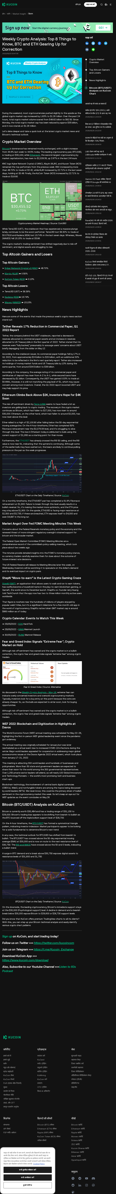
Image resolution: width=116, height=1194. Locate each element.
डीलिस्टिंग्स (75, 1083)
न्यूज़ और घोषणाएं (9, 1067)
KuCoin (65, 495)
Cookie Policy (39, 1164)
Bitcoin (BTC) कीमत (45, 1125)
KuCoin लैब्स (8, 1075)
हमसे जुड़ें (6, 1060)
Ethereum (35, 155)
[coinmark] (93, 1185)
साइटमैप (74, 1087)
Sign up (7, 936)
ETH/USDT (24, 440)
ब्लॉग (8, 14)
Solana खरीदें (76, 1140)
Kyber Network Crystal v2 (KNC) (21, 268)
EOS (20, 624)
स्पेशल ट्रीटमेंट (76, 1079)
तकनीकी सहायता (77, 1067)
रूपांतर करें (41, 1056)
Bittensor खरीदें (77, 1152)
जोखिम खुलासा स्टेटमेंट (11, 1099)
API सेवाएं (6, 1129)
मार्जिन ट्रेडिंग (42, 1071)
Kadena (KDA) (12, 297)
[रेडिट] (73, 1185)
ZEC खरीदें (75, 1144)
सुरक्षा (5, 1087)
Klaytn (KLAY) (12, 273)
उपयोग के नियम (8, 1091)
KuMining (41, 1075)
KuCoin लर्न (42, 1079)
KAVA (21, 629)
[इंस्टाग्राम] (86, 1185)
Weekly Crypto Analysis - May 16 (39, 692)
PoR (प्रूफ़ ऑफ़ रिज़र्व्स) (12, 1083)
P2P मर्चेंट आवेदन (9, 1132)
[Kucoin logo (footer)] (13, 1037)
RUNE (21, 635)
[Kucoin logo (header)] (9, 4)
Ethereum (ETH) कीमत (47, 1129)
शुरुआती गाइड (76, 1056)
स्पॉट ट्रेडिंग (41, 1063)
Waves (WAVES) (13, 302)
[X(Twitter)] (73, 1178)
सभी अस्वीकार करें (27, 1177)
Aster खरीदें (76, 1156)
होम (3, 14)
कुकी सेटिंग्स (27, 1185)
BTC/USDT (37, 823)
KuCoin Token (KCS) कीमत (48, 1136)
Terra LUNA (40, 404)
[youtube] (86, 1178)
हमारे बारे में (7, 1056)
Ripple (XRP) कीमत (45, 1132)
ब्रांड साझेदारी (8, 1071)
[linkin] (79, 1185)
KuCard (40, 1060)
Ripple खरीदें (76, 1132)
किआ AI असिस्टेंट (43, 1091)
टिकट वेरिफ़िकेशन (77, 1071)
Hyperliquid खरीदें (78, 1160)
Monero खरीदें (77, 1136)
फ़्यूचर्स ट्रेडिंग (42, 1067)
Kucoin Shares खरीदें (80, 1148)
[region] (27, 1170)
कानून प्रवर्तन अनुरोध (11, 1107)
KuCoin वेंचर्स (8, 1079)
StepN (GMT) (9, 583)
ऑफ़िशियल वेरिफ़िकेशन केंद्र (81, 1075)
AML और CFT (9, 1103)
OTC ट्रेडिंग (42, 1087)
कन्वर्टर (39, 1083)
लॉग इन (78, 4)
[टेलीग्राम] (79, 1178)
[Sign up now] (57, 27)
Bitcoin (6, 148)
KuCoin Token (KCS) (15, 279)
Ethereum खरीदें (78, 1129)
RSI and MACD (23, 845)
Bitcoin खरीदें (76, 1125)
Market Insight (19, 14)
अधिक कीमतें (41, 1140)
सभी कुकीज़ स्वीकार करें (27, 1170)
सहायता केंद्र (75, 1060)
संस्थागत (6, 1125)
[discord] (93, 1178)
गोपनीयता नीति (8, 1095)
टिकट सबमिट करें (77, 1063)
